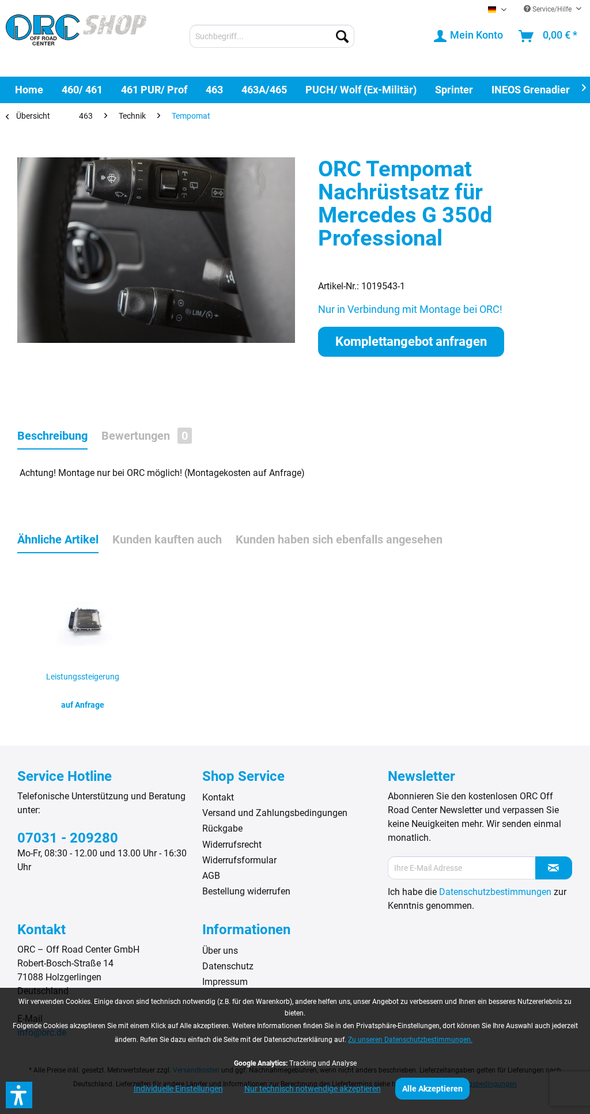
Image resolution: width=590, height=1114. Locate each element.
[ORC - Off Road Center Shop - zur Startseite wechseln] (76, 37)
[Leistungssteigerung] (82, 619)
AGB (211, 875)
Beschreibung (52, 436)
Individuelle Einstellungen (178, 1088)
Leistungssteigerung (82, 676)
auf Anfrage (82, 704)
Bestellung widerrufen (246, 891)
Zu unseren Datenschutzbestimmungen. (410, 1040)
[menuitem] (272, 36)
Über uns (220, 950)
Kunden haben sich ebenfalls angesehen (339, 539)
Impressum (225, 981)
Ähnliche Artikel (58, 539)
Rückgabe (222, 828)
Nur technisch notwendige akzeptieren (312, 1088)
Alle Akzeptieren (432, 1088)
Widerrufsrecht (232, 844)
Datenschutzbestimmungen (495, 891)
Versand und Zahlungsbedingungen (274, 812)
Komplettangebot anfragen (411, 341)
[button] (19, 1095)
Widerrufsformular (239, 860)
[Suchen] (342, 36)
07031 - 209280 (67, 838)
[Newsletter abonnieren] (553, 867)
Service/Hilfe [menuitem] (552, 9)
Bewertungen (144, 436)
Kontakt (218, 797)
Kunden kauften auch (167, 539)
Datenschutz (228, 966)
